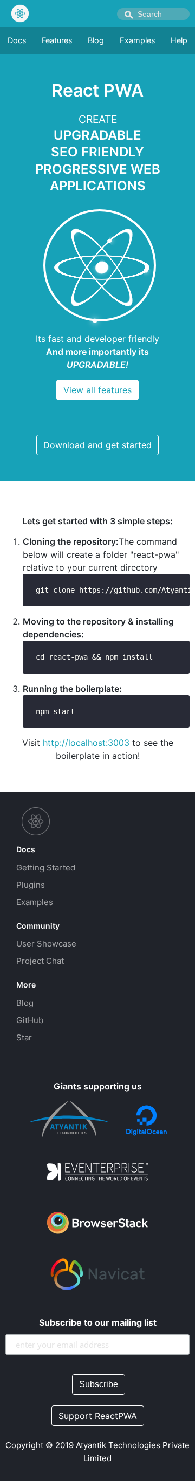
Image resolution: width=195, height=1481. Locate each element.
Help (179, 40)
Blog (96, 40)
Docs (17, 40)
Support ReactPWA (97, 1415)
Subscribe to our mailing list (98, 1322)
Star (24, 1037)
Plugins (30, 885)
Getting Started (45, 867)
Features (57, 40)
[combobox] (153, 14)
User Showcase (46, 943)
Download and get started (97, 445)
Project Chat (40, 961)
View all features (97, 390)
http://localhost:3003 (86, 742)
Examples (137, 40)
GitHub (29, 1020)
